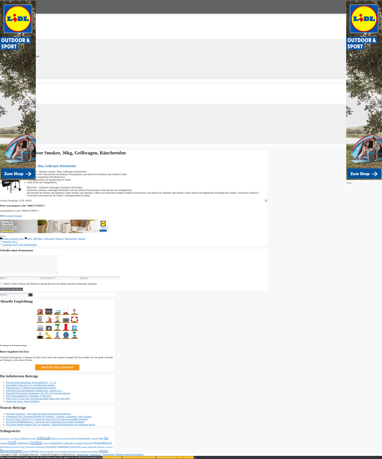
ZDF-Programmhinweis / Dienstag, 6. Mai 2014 (28, 396)
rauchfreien (109, 447)
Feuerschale (84, 438)
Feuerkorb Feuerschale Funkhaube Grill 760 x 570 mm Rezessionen (38, 393)
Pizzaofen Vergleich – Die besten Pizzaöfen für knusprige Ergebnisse (38, 414)
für (106, 438)
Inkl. (22, 447)
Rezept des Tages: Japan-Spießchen (23, 401)
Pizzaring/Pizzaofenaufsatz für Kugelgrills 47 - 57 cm (31, 382)
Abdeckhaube (5, 438)
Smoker (81, 238)
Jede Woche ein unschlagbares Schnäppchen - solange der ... (34, 390)
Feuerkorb (72, 438)
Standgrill (63, 451)
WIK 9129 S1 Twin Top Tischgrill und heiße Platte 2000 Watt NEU (38, 398)
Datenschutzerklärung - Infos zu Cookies (175, 457)
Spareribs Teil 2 (9, 241)
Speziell (57, 451)
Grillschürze (56, 443)
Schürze (42, 451)
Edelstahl (44, 438)
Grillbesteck (23, 443)
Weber (103, 451)
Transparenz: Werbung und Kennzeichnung (123, 454)
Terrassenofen (85, 451)
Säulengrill (71, 451)
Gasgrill (3, 443)
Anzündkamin (15, 438)
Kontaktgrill (41, 447)
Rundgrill (25, 451)
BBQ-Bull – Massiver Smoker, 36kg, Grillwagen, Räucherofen (38, 165)
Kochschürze (30, 447)
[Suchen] (30, 294)
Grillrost (46, 443)
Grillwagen (48, 238)
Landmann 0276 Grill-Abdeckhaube (19, 244)
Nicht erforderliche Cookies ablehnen (139, 457)
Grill (12, 442)
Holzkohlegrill (103, 443)
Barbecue (25, 438)
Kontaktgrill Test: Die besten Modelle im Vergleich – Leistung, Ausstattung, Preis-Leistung (48, 416)
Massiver (59, 238)
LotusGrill (75, 446)
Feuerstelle (94, 438)
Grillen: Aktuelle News (13, 238)
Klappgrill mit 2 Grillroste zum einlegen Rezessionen (31, 388)
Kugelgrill (51, 446)
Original (84, 447)
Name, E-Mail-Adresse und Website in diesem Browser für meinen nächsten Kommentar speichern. (50, 284)
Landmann (63, 446)
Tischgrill (95, 451)
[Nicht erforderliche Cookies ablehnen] (195, 458)
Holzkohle (88, 443)
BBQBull (37, 238)
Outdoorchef (91, 447)
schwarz (34, 451)
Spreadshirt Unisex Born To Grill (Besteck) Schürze (30, 385)
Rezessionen (11, 450)
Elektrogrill (55, 438)
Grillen (36, 442)
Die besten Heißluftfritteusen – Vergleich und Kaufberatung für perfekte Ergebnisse (45, 422)
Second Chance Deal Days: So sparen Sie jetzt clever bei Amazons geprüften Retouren (47, 419)
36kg (29, 238)
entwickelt (63, 438)
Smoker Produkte (14, 216)
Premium (100, 447)
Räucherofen (71, 238)
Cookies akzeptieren (112, 457)
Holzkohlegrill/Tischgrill (10, 447)
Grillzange (78, 443)
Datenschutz (82, 454)
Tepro (78, 451)
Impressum (95, 454)
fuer (101, 438)
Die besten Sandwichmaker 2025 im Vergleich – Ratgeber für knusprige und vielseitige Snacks (50, 424)
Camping (33, 439)
